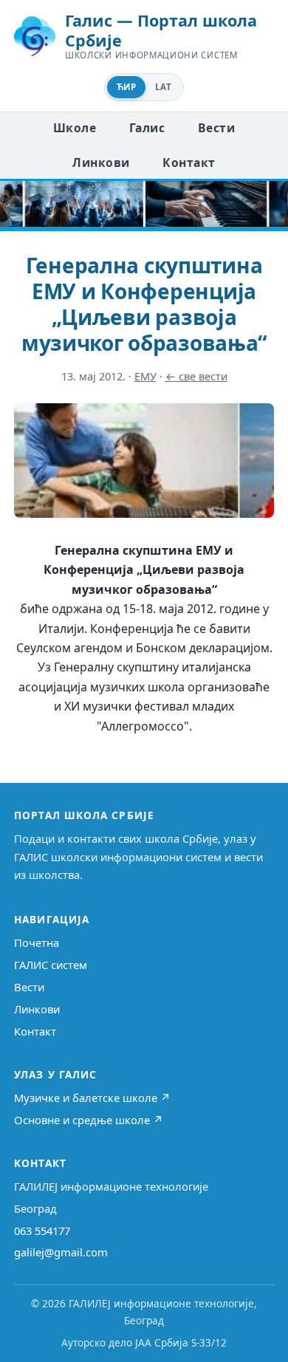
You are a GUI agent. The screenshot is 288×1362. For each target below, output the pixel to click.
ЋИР (126, 86)
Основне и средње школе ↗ (88, 1119)
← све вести (196, 376)
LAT (163, 86)
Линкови (100, 162)
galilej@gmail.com (61, 1252)
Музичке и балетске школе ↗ (92, 1097)
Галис (147, 128)
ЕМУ (145, 376)
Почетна (36, 942)
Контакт (188, 162)
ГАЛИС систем (50, 964)
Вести (216, 128)
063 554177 (42, 1230)
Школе (74, 128)
